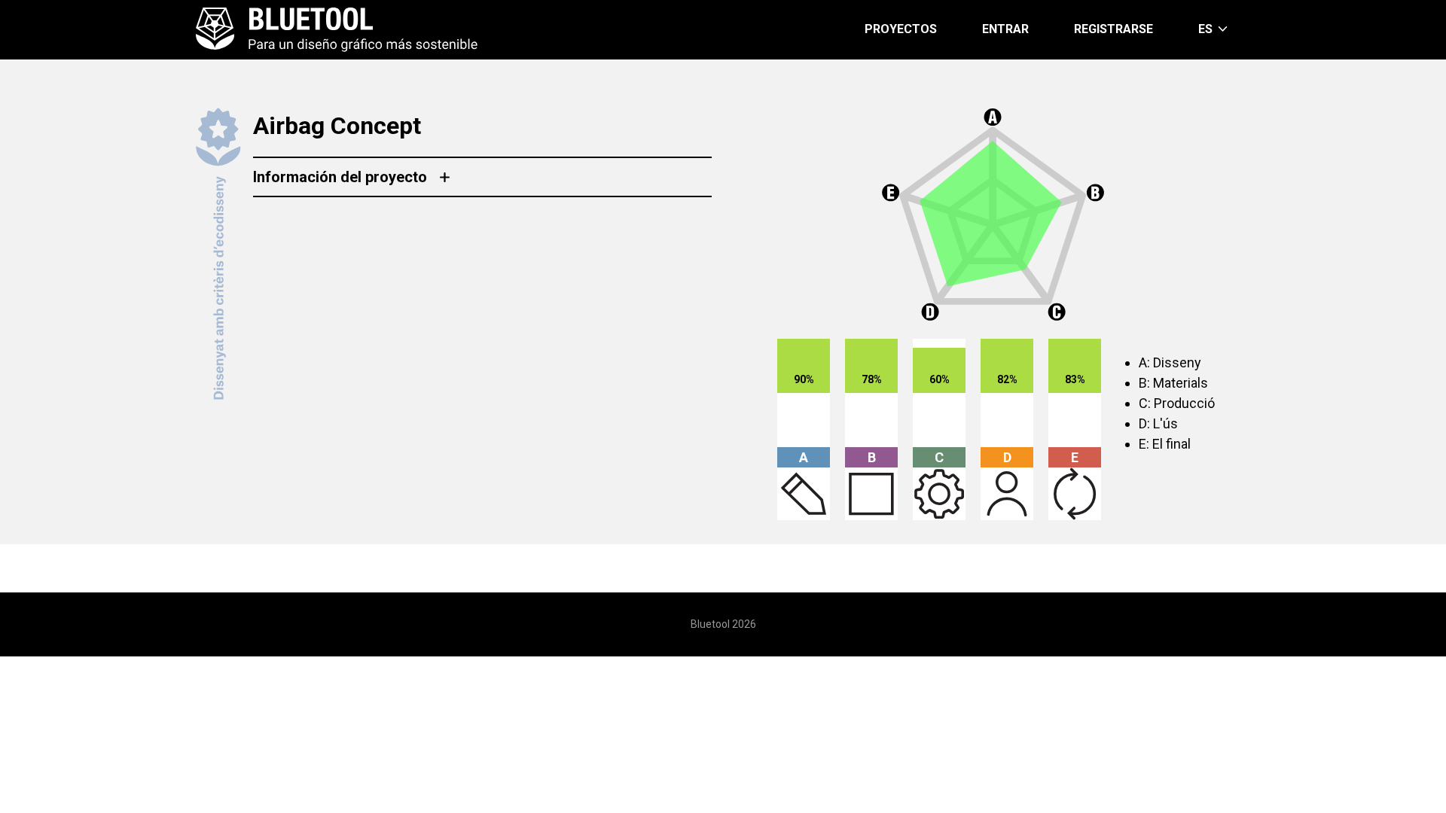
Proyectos (901, 29)
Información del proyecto (340, 177)
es (1205, 29)
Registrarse (1113, 29)
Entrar (1005, 29)
